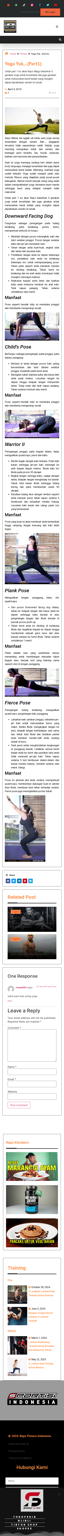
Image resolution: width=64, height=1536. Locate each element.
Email (12, 1079)
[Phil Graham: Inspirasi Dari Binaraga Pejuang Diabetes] (32, 919)
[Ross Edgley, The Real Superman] (32, 946)
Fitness (23, 53)
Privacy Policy (17, 1451)
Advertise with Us (19, 1444)
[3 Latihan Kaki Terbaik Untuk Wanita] (17, 1367)
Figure (15, 911)
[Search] (60, 40)
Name (12, 1067)
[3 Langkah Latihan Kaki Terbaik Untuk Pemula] (17, 1294)
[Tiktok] (24, 5)
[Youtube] (55, 5)
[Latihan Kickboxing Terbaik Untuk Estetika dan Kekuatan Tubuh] (17, 1345)
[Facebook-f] (39, 5)
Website (12, 1091)
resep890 (21, 987)
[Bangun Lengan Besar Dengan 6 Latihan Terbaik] (17, 1316)
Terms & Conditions (20, 1458)
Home (13, 53)
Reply (10, 1001)
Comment (14, 1028)
